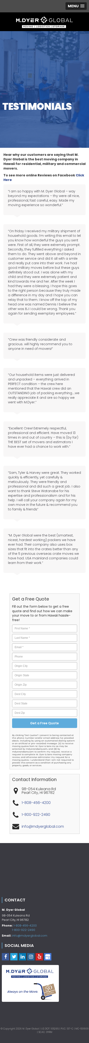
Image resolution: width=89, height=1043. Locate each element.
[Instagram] (30, 956)
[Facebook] (5, 956)
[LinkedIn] (22, 956)
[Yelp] (39, 956)
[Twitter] (14, 956)
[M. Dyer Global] (44, 22)
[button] (76, 6)
